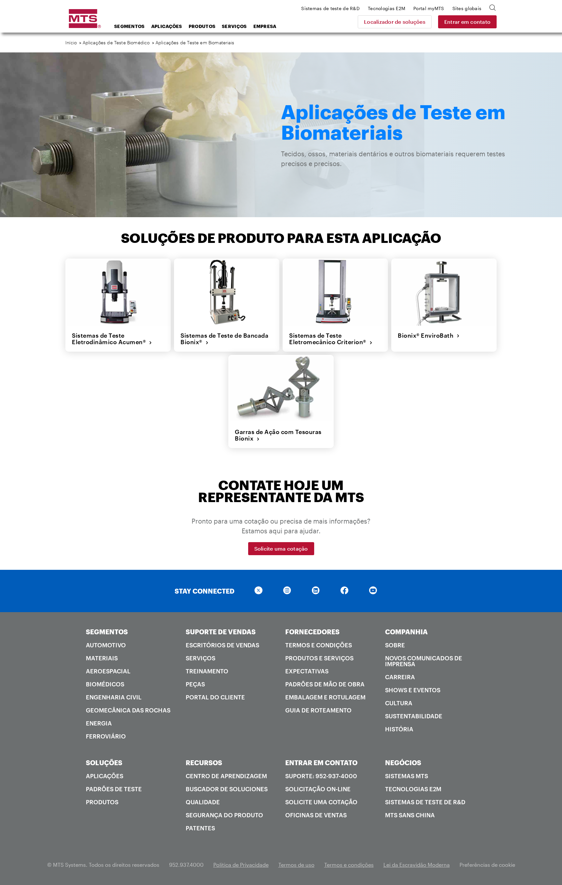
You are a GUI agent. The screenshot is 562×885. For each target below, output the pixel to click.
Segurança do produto (224, 815)
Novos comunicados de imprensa (423, 660)
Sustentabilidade (413, 716)
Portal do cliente (215, 697)
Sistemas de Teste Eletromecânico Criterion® (329, 338)
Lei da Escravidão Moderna (416, 865)
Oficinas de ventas (316, 815)
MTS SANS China (410, 815)
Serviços (234, 26)
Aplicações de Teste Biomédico (116, 42)
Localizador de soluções (394, 22)
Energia (99, 723)
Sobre (395, 645)
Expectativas (306, 671)
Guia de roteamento (318, 710)
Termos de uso (296, 865)
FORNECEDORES (312, 632)
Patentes (200, 828)
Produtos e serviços (319, 658)
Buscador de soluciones (227, 789)
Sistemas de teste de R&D (425, 802)
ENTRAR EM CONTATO (321, 762)
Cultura (398, 703)
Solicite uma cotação (281, 548)
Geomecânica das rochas (128, 710)
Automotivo (106, 645)
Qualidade (203, 802)
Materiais (102, 658)
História (399, 729)
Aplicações (166, 26)
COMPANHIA (406, 632)
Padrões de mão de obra (325, 684)
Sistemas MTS (406, 776)
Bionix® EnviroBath (427, 335)
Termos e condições (318, 645)
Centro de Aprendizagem (226, 776)
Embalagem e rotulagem (325, 697)
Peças (195, 684)
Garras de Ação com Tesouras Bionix (278, 435)
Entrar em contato (467, 22)
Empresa (264, 26)
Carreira (400, 677)
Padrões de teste (114, 789)
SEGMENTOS (107, 632)
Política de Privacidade (241, 865)
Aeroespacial (108, 671)
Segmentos (129, 26)
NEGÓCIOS (403, 762)
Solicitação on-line (318, 789)
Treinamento (207, 671)
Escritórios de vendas (222, 645)
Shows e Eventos (412, 690)
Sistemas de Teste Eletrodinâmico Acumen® (110, 338)
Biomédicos (105, 684)
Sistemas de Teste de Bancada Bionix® (224, 338)
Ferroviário (106, 736)
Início (71, 42)
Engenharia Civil (113, 697)
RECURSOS (204, 762)
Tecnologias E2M (413, 789)
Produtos (202, 26)
